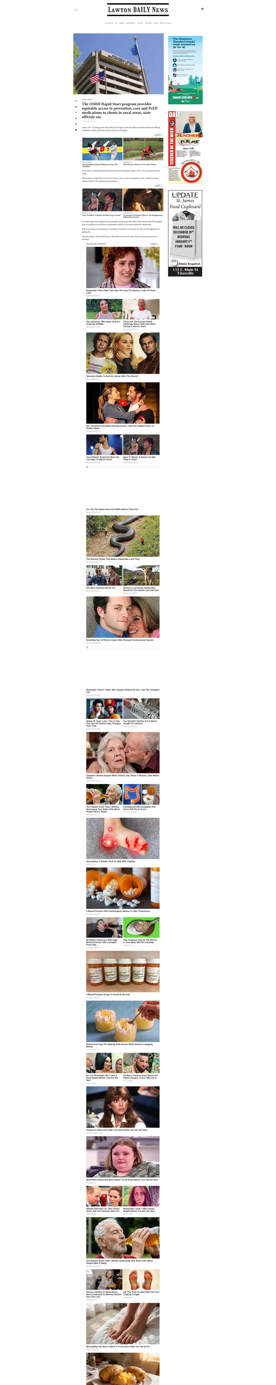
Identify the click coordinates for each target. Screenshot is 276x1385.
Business (148, 23)
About (156, 23)
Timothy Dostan (86, 121)
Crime (121, 23)
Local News (109, 23)
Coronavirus (130, 23)
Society (140, 23)
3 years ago (93, 121)
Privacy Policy (166, 23)
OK (116, 23)
